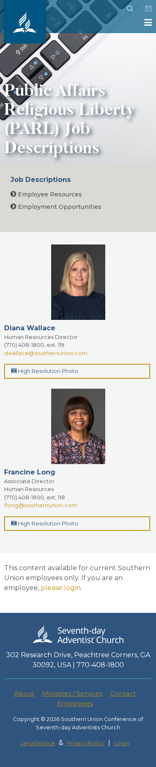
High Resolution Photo (47, 371)
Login (121, 743)
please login (61, 588)
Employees (75, 703)
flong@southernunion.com (40, 505)
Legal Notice (37, 743)
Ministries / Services (72, 693)
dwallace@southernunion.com (45, 353)
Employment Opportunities (59, 207)
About (24, 693)
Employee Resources (49, 194)
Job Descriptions (40, 180)
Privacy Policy (85, 743)
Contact (123, 693)
